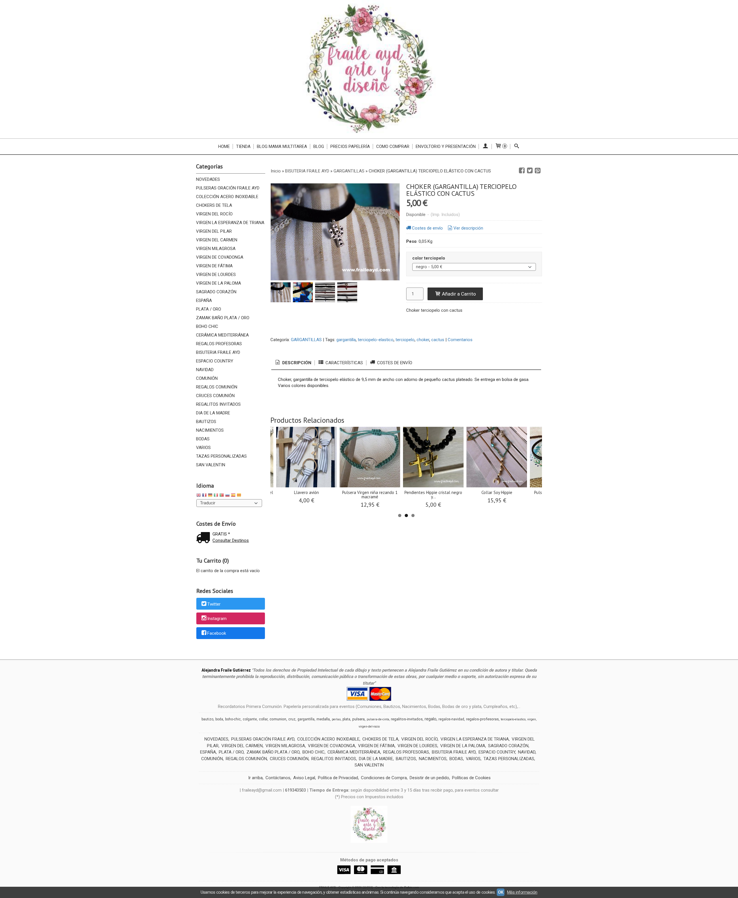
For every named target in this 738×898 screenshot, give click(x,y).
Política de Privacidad (338, 777)
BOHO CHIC (207, 326)
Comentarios (460, 339)
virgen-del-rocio (369, 726)
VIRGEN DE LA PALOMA (218, 283)
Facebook (216, 633)
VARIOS (203, 447)
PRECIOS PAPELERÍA (350, 146)
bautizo (207, 719)
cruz (291, 719)
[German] (210, 496)
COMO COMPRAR (392, 146)
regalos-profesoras (482, 719)
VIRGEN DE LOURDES (216, 274)
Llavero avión (306, 492)
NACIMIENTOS (210, 430)
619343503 (295, 790)
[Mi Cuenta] (485, 146)
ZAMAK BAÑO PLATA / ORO (222, 317)
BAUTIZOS (206, 421)
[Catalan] (239, 496)
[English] (198, 496)
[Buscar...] (516, 146)
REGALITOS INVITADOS (218, 404)
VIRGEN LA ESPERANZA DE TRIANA (230, 222)
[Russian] (227, 496)
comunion (278, 719)
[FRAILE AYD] (369, 69)
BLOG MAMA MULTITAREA (282, 146)
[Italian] (216, 496)
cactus (437, 339)
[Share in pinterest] (538, 170)
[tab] (293, 363)
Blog (318, 146)
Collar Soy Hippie (496, 492)
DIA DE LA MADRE (213, 413)
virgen (531, 719)
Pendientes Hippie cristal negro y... (433, 494)
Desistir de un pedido (429, 777)
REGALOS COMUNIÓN (216, 387)
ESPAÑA (204, 300)
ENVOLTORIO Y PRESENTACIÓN (446, 146)
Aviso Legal (304, 777)
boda (219, 719)
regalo (430, 719)
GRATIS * (221, 534)
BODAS (203, 439)
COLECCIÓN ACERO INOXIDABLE (227, 196)
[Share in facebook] (522, 170)
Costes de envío (427, 228)
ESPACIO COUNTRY (214, 361)
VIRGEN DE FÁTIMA (214, 265)
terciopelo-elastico (376, 339)
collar (263, 719)
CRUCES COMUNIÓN (215, 395)
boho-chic (233, 719)
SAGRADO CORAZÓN (216, 291)
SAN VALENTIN (210, 464)
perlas (336, 719)
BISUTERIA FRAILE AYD (218, 352)
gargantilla (346, 339)
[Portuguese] (221, 496)
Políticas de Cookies (471, 777)
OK (500, 892)
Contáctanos (278, 777)
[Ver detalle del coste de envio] (204, 538)
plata (346, 719)
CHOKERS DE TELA (214, 205)
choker (423, 339)
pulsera (358, 719)
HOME (224, 146)
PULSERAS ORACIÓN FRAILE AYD (227, 188)
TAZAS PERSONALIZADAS (221, 456)
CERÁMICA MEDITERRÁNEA (222, 335)
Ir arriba (255, 777)
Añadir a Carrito (458, 294)
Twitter (214, 604)
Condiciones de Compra (384, 777)
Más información (522, 892)
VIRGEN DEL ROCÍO (214, 214)
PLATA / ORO (208, 309)
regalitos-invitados (407, 719)
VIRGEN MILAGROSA (216, 248)
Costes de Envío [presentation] (394, 362)
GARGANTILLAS (306, 339)
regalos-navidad (451, 719)
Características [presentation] (343, 362)
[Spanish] (233, 496)
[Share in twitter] (530, 170)
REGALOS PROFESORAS (219, 343)
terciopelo (405, 339)
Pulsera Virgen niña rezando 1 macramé (370, 494)
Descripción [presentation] (296, 362)
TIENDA (243, 146)
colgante (250, 719)
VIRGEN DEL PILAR (214, 231)
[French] (204, 496)
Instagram (217, 618)
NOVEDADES (208, 179)
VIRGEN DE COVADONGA (219, 257)
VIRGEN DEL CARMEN (216, 240)
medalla (323, 719)
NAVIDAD (205, 369)
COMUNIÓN (207, 378)
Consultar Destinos (230, 540)
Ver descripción (468, 228)
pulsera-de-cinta (378, 719)
